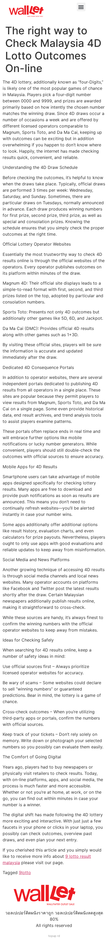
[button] (81, 7)
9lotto (25, 872)
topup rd (54, 936)
